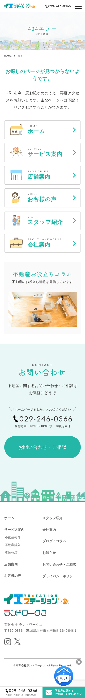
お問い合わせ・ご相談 (42, 447)
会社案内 (49, 529)
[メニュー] (78, 6)
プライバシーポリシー (59, 576)
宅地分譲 (11, 553)
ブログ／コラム (54, 541)
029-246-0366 (23, 690)
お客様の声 (12, 576)
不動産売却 (13, 537)
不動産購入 (13, 545)
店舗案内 (11, 564)
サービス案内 (14, 529)
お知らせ (49, 553)
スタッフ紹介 (52, 518)
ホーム (9, 518)
